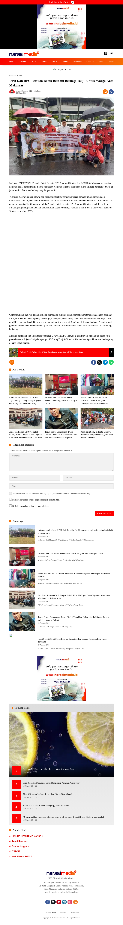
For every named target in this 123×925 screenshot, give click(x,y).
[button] (112, 54)
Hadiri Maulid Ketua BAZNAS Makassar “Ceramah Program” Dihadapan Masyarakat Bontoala (94, 401)
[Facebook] (93, 362)
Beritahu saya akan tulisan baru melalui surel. (31, 506)
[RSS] (75, 902)
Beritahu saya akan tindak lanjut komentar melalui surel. (36, 500)
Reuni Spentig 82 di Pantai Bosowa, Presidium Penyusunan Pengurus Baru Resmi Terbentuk (97, 435)
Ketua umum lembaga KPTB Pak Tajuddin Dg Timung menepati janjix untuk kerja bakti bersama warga (25, 401)
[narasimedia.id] (24, 53)
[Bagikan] (111, 91)
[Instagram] (70, 902)
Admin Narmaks (22, 91)
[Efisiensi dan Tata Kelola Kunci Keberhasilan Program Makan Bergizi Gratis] (61, 384)
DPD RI (16, 851)
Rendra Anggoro (20, 846)
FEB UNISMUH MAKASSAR (27, 836)
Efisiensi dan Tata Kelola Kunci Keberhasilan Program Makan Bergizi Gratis (61, 401)
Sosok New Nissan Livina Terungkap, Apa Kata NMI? (46, 806)
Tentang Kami (50, 913)
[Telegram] (105, 362)
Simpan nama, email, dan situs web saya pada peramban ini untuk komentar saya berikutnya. (52, 493)
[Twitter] (99, 362)
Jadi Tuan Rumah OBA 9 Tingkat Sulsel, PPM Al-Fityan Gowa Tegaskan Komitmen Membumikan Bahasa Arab (25, 435)
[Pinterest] (58, 902)
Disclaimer (74, 913)
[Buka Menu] (105, 54)
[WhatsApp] (111, 362)
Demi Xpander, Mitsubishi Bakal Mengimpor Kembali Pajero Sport (51, 783)
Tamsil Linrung (20, 841)
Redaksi (63, 913)
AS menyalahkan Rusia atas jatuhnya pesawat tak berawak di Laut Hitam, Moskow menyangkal (63, 817)
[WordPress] (64, 902)
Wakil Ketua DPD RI (22, 856)
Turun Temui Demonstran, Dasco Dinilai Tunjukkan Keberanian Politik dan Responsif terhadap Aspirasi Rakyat (61, 435)
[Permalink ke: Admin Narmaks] (12, 92)
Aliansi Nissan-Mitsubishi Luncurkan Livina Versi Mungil (47, 794)
